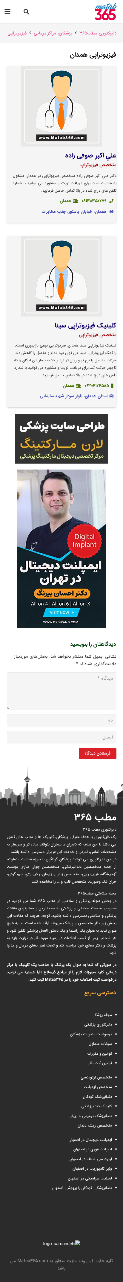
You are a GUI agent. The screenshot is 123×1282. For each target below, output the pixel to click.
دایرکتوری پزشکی (98, 1024)
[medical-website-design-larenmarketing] (61, 439)
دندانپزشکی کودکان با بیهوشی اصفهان (82, 1188)
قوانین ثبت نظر (100, 1063)
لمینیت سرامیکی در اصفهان (89, 1178)
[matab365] (100, 11)
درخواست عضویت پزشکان (91, 1034)
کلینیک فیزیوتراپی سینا (85, 325)
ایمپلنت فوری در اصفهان (92, 1149)
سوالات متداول (100, 1044)
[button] (26, 11)
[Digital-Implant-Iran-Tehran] (61, 549)
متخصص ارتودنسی (96, 1077)
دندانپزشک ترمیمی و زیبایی (89, 1116)
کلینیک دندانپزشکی (96, 1106)
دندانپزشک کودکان (97, 1097)
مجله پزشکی (101, 1015)
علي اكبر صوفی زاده (90, 155)
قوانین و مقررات (99, 1054)
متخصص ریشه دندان (95, 1125)
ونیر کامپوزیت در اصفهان (92, 1169)
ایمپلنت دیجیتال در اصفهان (89, 1140)
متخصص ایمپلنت (98, 1087)
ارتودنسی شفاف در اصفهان (90, 1159)
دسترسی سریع (100, 993)
